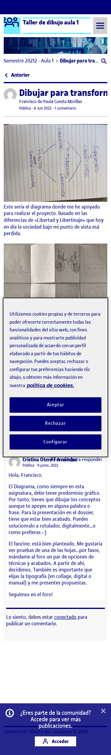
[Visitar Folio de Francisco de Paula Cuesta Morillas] (10, 94)
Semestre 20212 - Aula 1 (29, 60)
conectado (65, 617)
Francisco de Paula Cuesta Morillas (50, 102)
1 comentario (65, 108)
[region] (55, 377)
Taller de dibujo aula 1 (51, 22)
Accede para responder (79, 459)
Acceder (60, 741)
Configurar (55, 441)
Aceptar (55, 405)
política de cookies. (50, 385)
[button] (103, 61)
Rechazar (55, 423)
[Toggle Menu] (100, 25)
